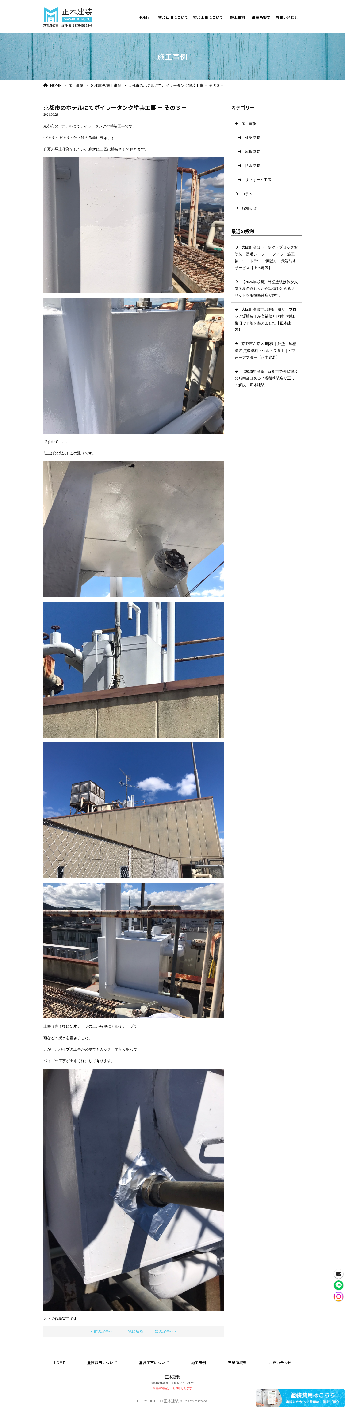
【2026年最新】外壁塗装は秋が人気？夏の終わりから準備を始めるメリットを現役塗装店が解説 (266, 289)
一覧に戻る (133, 1331)
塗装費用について (173, 17)
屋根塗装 (252, 152)
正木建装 (172, 1377)
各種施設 (97, 85)
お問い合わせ (287, 17)
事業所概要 (261, 17)
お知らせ (249, 208)
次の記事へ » (165, 1331)
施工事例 (237, 17)
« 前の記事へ (102, 1331)
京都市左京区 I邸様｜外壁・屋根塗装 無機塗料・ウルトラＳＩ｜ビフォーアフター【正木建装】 (265, 350)
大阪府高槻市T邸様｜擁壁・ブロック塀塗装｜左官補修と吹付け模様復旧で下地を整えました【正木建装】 (265, 319)
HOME (144, 17)
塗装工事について (208, 17)
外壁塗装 (252, 138)
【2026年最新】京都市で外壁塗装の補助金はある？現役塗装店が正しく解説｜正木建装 (266, 378)
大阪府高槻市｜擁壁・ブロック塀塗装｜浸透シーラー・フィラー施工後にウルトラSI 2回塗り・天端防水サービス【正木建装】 (266, 257)
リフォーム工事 (258, 180)
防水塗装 (252, 166)
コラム (247, 194)
